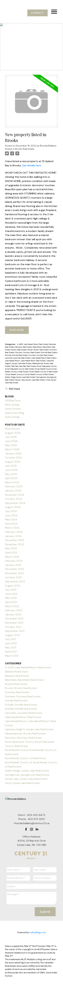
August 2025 (13, 461)
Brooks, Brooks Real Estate (38, 350)
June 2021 (11, 643)
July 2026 (11, 437)
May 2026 (11, 445)
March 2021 (12, 655)
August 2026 (13, 433)
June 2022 (11, 594)
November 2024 (14, 495)
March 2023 (12, 556)
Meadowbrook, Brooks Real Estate (25, 733)
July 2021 (10, 639)
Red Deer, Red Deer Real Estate (23, 366)
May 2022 (11, 598)
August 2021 (12, 635)
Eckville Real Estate (49, 352)
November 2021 (14, 622)
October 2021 (13, 627)
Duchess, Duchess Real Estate (27, 352)
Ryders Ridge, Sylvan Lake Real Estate (20, 377)
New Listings (12, 404)
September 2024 (15, 503)
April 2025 (11, 478)
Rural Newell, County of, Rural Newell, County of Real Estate (30, 374)
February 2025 (14, 486)
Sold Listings (12, 417)
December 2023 (14, 540)
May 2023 (11, 548)
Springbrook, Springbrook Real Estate (27, 775)
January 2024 (13, 536)
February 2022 (13, 610)
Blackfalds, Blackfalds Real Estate (24, 680)
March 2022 (12, 606)
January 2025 (13, 490)
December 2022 (14, 569)
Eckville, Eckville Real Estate (16, 355)
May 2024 (11, 519)
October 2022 (13, 577)
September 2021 (14, 631)
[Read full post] (31, 103)
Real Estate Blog (14, 413)
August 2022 (12, 585)
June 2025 (11, 470)
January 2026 (13, 453)
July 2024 (11, 511)
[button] (37, 13)
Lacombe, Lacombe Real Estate (18, 358)
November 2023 (14, 544)
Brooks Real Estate (24, 149)
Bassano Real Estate (23, 347)
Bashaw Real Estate (16, 671)
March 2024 (12, 527)
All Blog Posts (13, 400)
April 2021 (10, 651)
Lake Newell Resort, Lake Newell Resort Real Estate (25, 361)
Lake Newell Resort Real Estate (44, 358)
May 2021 (10, 647)
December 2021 (14, 618)
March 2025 (12, 482)
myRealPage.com (37, 932)
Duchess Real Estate (17, 692)
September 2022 (15, 581)
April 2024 (11, 523)
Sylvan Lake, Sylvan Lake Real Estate (30, 380)
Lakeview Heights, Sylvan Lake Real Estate (29, 729)
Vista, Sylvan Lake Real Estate (22, 783)
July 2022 (10, 589)
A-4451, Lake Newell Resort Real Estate (32, 344)
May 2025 (11, 474)
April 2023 (11, 552)
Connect (37, 12)
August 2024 (13, 507)
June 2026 (11, 441)
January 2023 (13, 565)
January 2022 (13, 614)
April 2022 (11, 602)
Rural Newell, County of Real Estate (44, 372)
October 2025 (13, 457)
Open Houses (13, 408)
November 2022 (14, 573)
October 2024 (13, 499)
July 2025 (11, 465)
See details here (31, 165)
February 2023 (13, 560)
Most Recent (12, 428)
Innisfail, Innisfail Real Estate (41, 355)
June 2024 (11, 515)
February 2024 (14, 532)
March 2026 (12, 449)
